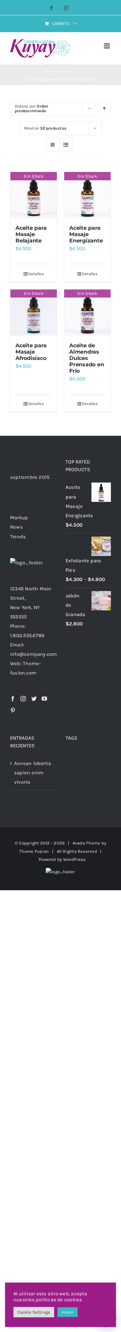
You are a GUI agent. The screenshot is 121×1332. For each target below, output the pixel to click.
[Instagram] (23, 698)
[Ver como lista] (66, 144)
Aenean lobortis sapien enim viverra (32, 772)
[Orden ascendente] (104, 109)
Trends (18, 537)
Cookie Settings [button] (33, 1312)
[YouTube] (44, 698)
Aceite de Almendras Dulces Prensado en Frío (86, 358)
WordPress (74, 859)
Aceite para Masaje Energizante (86, 234)
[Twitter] (34, 698)
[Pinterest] (12, 710)
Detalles (36, 273)
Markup (19, 518)
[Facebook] (12, 698)
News (16, 527)
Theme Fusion (34, 851)
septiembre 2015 (29, 477)
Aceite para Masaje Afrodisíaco (30, 351)
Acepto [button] (67, 1312)
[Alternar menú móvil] (107, 45)
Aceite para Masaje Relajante (30, 234)
